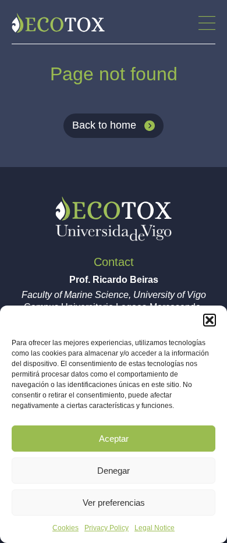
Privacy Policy (106, 528)
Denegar (113, 470)
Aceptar (114, 438)
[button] (209, 320)
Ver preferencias (114, 502)
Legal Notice (154, 528)
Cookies (65, 528)
